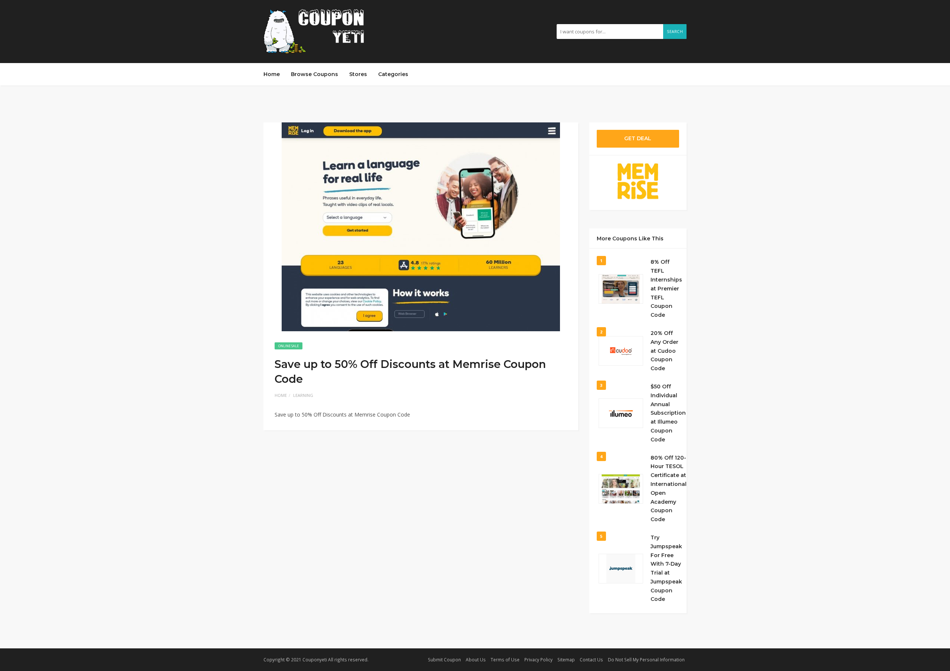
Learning (303, 395)
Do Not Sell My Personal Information (646, 659)
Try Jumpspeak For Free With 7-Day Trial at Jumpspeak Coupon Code (666, 568)
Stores (358, 74)
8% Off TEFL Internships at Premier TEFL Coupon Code (666, 288)
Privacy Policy (538, 659)
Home (271, 74)
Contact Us (591, 659)
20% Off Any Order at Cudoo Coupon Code (664, 351)
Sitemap (566, 659)
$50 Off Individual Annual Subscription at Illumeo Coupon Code (668, 413)
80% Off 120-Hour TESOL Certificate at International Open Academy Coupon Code (669, 488)
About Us (476, 659)
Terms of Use (505, 659)
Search (675, 31)
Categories (393, 74)
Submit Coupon (444, 659)
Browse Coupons (314, 74)
